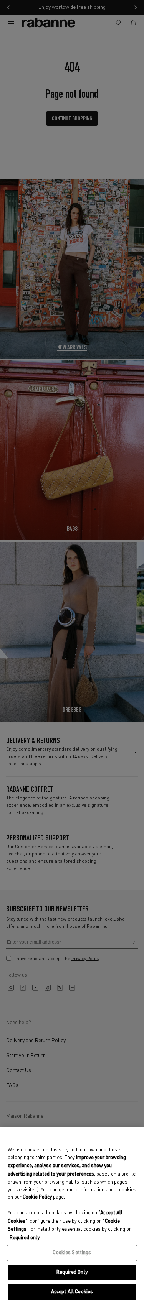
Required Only (72, 1272)
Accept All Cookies (72, 1291)
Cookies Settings (72, 1252)
